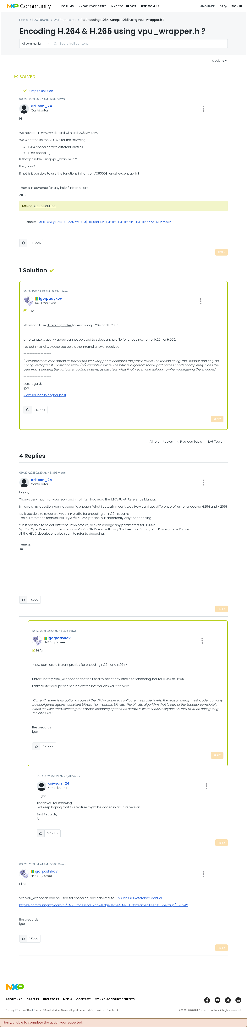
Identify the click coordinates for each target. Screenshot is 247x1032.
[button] (203, 109)
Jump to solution (40, 91)
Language (207, 6)
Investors (51, 999)
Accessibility (87, 1010)
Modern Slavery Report (65, 1010)
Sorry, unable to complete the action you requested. (43, 1022)
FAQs (224, 6)
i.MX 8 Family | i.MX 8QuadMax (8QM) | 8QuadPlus (70, 222)
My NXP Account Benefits (115, 999)
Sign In (236, 6)
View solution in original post (45, 395)
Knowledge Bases (93, 6)
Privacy (10, 1010)
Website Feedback (107, 1010)
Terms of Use (23, 1010)
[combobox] (139, 43)
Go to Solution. (45, 206)
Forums (67, 6)
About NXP (14, 999)
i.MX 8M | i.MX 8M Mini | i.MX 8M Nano (130, 222)
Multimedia (164, 222)
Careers (32, 999)
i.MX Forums (40, 20)
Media (67, 999)
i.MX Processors (65, 20)
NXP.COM (148, 6)
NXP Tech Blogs (123, 6)
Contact (83, 999)
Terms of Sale (42, 1010)
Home (23, 20)
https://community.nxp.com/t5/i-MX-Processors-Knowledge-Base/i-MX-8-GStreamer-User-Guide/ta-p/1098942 (103, 905)
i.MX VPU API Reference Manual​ (139, 898)
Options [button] (218, 60)
